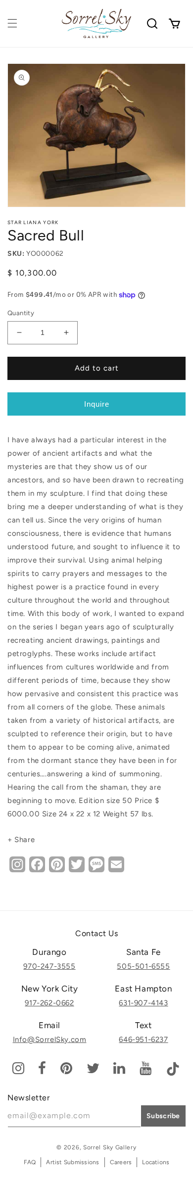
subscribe (163, 1116)
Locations (155, 1162)
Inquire (96, 404)
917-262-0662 (49, 1002)
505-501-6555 (143, 966)
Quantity (20, 313)
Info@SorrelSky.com (50, 1039)
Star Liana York (33, 222)
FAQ (30, 1162)
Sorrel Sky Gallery (110, 1147)
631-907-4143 (143, 1002)
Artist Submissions (72, 1162)
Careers (121, 1162)
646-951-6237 (143, 1039)
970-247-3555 (49, 966)
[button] (12, 23)
